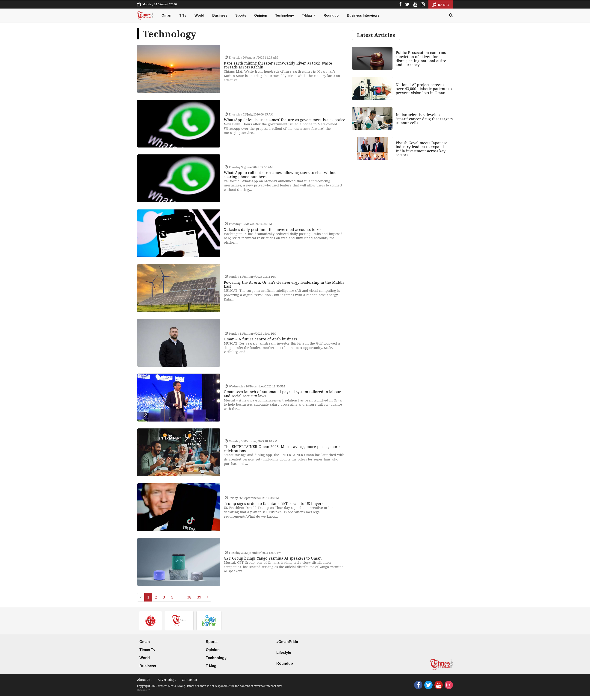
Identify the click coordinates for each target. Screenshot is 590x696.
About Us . (144, 680)
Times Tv (147, 650)
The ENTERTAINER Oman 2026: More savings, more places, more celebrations (282, 448)
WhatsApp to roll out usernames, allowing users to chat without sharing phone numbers (281, 174)
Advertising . (167, 680)
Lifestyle (283, 653)
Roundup (331, 15)
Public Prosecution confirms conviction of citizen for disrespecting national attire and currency (421, 58)
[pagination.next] (207, 597)
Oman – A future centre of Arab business (260, 339)
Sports (240, 15)
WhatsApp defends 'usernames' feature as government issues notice (284, 119)
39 (199, 597)
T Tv (182, 15)
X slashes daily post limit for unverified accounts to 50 (272, 229)
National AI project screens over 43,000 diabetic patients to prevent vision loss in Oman (424, 88)
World (199, 15)
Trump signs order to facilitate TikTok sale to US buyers (273, 503)
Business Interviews (363, 15)
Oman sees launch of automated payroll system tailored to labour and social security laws (282, 393)
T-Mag (307, 15)
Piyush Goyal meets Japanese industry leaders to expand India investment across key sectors (421, 149)
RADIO (443, 4)
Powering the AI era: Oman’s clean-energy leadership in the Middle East (284, 284)
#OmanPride (287, 642)
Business (219, 15)
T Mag (211, 666)
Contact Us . (190, 680)
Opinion (260, 15)
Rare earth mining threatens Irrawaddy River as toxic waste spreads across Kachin (278, 65)
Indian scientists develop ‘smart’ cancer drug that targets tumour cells (424, 118)
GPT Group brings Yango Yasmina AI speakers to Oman (273, 558)
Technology (284, 15)
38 (189, 597)
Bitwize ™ (143, 690)
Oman (166, 15)
